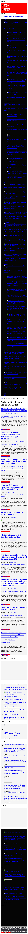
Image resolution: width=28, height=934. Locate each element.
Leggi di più (8, 932)
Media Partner (7, 8)
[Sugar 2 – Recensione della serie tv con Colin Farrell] (15, 184)
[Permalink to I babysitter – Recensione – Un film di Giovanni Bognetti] (12, 707)
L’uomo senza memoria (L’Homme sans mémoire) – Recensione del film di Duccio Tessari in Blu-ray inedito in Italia (17, 152)
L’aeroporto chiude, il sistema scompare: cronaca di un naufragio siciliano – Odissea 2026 (14, 771)
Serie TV (8, 183)
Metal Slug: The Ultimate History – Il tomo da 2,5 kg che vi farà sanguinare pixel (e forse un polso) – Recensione (15, 798)
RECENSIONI (6, 264)
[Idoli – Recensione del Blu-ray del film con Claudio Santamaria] (17, 126)
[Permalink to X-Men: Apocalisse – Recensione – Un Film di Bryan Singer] (14, 699)
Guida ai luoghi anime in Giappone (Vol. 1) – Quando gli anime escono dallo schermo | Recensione (14, 786)
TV (4, 182)
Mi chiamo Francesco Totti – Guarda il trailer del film (12, 536)
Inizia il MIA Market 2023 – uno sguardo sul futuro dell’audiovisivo (14, 410)
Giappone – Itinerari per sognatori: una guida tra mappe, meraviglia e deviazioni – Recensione (14, 750)
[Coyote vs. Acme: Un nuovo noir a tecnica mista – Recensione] (15, 267)
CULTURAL (6, 350)
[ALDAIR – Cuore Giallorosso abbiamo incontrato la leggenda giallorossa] (17, 47)
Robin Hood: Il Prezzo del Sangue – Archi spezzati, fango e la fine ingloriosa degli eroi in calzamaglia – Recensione (17, 308)
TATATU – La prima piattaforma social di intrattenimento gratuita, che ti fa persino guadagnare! (15, 897)
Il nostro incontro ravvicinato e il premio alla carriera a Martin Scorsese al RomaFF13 (13, 635)
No (4, 932)
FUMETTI (5, 393)
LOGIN (5, 395)
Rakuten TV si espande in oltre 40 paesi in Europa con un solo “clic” (14, 888)
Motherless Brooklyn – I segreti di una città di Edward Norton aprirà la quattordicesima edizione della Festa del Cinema (14, 583)
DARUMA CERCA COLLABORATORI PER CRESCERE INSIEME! (12, 733)
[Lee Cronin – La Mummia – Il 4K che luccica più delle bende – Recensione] (17, 116)
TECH (5, 394)
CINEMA (5, 21)
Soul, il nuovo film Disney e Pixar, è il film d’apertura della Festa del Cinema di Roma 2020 (14, 557)
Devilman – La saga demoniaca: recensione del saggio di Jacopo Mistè (15, 760)
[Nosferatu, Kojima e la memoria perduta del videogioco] (15, 236)
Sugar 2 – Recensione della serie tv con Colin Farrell (14, 187)
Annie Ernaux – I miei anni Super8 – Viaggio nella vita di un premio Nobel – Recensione (14, 461)
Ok (1, 932)
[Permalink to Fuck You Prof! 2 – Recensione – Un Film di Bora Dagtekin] (13, 692)
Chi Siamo (6, 5)
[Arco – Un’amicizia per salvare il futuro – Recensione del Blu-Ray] (15, 105)
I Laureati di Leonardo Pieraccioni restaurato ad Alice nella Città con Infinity (12, 487)
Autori (5, 6)
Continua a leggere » (5, 429)
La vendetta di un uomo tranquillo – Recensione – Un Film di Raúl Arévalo (15, 688)
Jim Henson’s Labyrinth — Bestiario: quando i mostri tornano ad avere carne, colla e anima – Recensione (16, 40)
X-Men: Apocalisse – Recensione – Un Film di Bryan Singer (15, 703)
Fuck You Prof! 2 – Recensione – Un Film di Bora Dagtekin (15, 695)
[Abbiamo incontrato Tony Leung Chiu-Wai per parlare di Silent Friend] (17, 94)
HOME (5, 19)
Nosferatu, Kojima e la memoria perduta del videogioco (15, 240)
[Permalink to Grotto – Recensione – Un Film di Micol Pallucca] (11, 714)
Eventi (5, 4)
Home (2, 398)
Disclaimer (6, 10)
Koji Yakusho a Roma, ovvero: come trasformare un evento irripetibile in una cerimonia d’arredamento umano (17, 73)
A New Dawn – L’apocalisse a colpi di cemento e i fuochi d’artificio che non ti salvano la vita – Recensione (16, 321)
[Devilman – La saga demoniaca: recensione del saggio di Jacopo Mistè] (15, 363)
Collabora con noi (8, 9)
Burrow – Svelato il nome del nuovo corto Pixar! (12, 513)
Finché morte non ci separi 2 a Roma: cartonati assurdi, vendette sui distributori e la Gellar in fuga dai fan (16, 87)
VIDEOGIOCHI (6, 222)
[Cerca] (1, 1)
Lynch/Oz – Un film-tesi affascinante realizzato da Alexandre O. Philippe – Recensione (10, 436)
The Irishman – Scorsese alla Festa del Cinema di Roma (14, 608)
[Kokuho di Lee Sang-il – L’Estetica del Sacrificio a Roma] (17, 57)
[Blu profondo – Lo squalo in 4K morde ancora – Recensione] (17, 136)
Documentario (12, 441)
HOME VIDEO (6, 103)
